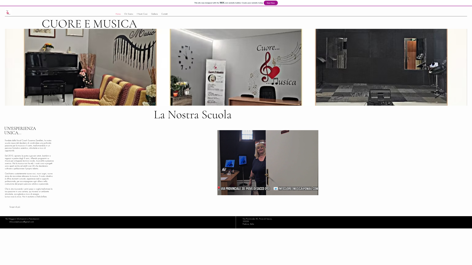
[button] (315, 192)
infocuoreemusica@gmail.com (21, 221)
